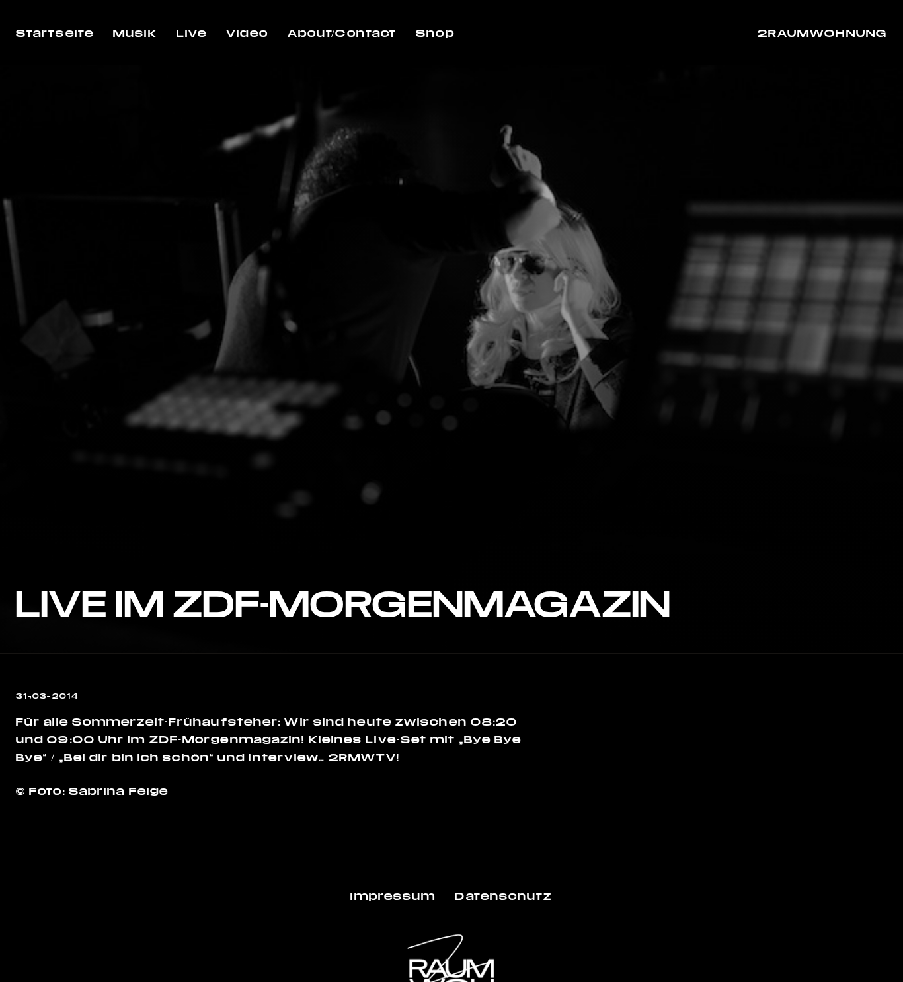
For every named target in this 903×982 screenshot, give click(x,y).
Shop (435, 33)
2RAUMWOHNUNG (822, 33)
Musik (135, 33)
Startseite (55, 33)
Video (247, 33)
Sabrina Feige (119, 791)
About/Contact (342, 33)
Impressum (393, 896)
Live (192, 33)
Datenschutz (503, 896)
